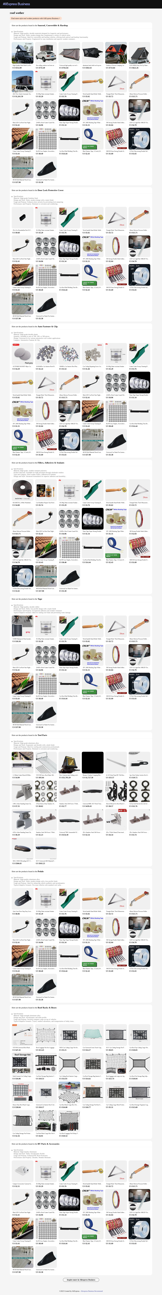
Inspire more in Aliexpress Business (81, 1280)
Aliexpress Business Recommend (92, 1291)
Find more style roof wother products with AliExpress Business (35, 18)
